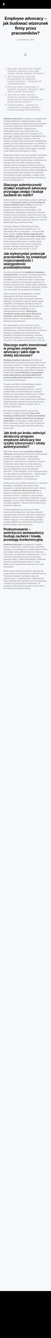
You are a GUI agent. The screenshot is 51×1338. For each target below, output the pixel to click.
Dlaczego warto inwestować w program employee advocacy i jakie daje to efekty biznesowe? (25, 89)
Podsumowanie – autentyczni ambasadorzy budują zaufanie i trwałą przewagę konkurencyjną (23, 107)
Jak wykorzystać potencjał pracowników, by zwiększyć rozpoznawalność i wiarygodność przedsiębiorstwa (24, 80)
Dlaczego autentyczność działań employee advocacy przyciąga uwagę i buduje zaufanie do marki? (25, 71)
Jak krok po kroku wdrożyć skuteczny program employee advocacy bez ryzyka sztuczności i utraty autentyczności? (25, 98)
